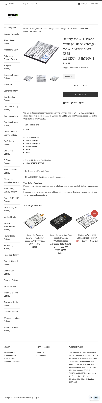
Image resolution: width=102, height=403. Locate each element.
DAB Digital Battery (9, 142)
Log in (25, 4)
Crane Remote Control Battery (10, 133)
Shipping (66, 68)
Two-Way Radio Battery (11, 304)
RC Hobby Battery (8, 247)
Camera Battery (11, 91)
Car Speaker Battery (9, 98)
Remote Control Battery (11, 262)
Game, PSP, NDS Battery (11, 199)
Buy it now (80, 94)
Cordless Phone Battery (11, 124)
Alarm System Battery (10, 42)
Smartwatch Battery (9, 272)
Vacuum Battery (11, 312)
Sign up (34, 4)
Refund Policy (9, 352)
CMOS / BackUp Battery (11, 108)
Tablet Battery (10, 286)
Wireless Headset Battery (11, 319)
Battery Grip (9, 84)
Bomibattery (20, 398)
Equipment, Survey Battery (10, 190)
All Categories (10, 28)
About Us (40, 352)
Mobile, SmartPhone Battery (9, 226)
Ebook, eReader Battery (11, 171)
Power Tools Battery (9, 237)
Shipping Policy (10, 355)
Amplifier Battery (11, 50)
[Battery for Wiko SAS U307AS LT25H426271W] (87, 221)
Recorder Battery (11, 255)
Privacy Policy (9, 358)
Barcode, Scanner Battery (12, 76)
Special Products (11, 34)
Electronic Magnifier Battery (11, 180)
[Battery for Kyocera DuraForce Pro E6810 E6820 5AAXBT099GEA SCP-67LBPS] (34, 221)
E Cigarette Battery (9, 162)
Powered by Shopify (32, 398)
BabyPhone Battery (9, 67)
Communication (11, 116)
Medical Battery (10, 217)
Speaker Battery (11, 280)
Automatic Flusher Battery (10, 57)
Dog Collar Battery (8, 152)
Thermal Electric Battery (11, 294)
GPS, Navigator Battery (11, 209)
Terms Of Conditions (12, 361)
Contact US (41, 355)
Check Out (94, 4)
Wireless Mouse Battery (11, 329)
